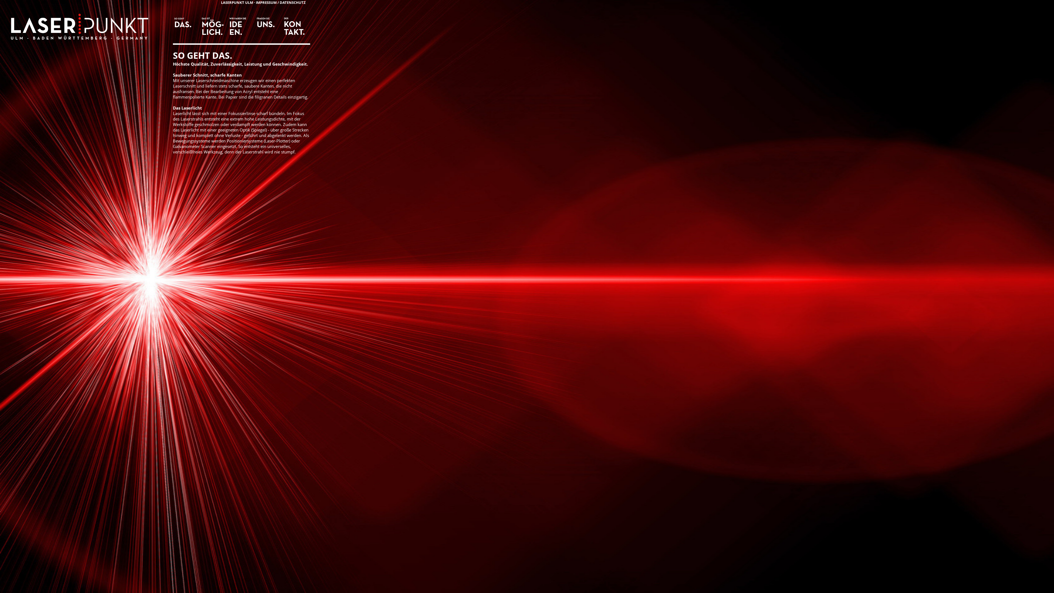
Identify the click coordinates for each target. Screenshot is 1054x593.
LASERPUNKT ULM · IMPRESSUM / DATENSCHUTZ (263, 2)
